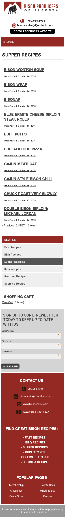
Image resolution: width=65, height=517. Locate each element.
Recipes (10, 240)
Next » (33, 225)
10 (27, 225)
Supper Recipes (14, 261)
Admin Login (44, 509)
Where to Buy (47, 490)
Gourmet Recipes (15, 276)
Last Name (30, 351)
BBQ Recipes (12, 254)
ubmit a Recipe (34, 462)
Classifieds (16, 490)
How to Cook (48, 485)
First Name (30, 341)
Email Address (30, 331)
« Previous (8, 225)
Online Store (16, 496)
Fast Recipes (12, 247)
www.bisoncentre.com (35, 404)
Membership (16, 485)
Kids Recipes (12, 269)
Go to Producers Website (32, 31)
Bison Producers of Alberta (23, 509)
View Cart (7, 302)
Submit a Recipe (14, 283)
